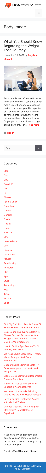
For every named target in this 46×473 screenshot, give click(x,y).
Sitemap (29, 466)
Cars (6, 175)
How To (8, 232)
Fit (5, 193)
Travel (7, 294)
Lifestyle (8, 250)
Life (6, 245)
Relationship (10, 263)
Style (6, 281)
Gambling (9, 206)
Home (7, 228)
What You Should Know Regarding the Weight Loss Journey (23, 45)
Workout (8, 298)
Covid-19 (8, 184)
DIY (5, 188)
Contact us (26, 469)
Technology (10, 285)
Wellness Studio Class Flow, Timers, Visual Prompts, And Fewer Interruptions (22, 357)
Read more (33, 124)
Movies (7, 259)
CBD (6, 179)
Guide (7, 219)
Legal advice (10, 241)
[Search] (38, 148)
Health (10, 133)
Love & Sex (9, 254)
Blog (6, 171)
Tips (6, 289)
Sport (6, 276)
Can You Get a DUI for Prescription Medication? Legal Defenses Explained (21, 410)
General (8, 215)
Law (6, 237)
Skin (6, 272)
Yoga (6, 303)
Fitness (7, 197)
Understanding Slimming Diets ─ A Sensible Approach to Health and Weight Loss (21, 368)
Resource (8, 267)
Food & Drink (10, 201)
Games (7, 210)
